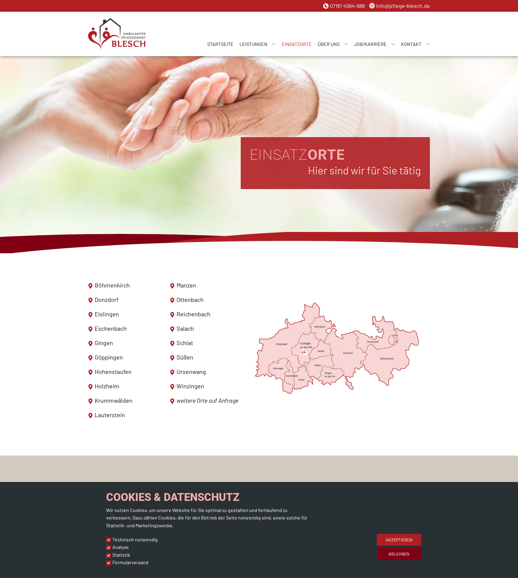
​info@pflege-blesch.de (402, 5)
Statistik (121, 555)
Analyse (120, 547)
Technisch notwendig (135, 539)
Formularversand (130, 562)
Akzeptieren (399, 539)
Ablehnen (399, 553)
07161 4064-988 (347, 5)
